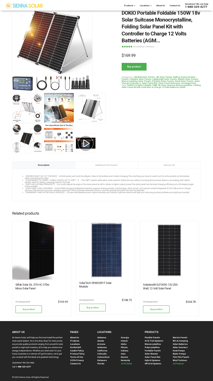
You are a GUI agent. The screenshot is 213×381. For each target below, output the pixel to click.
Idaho (123, 344)
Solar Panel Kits (149, 83)
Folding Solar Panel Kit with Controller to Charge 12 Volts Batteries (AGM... (161, 86)
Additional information (106, 165)
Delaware (102, 360)
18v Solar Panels (164, 77)
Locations (145, 5)
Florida (100, 363)
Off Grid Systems (153, 363)
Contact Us (175, 5)
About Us (160, 5)
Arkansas (102, 347)
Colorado (101, 354)
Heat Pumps (179, 350)
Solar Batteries (180, 344)
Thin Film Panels (181, 357)
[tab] (43, 165)
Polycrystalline (152, 347)
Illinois (124, 347)
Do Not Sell (75, 347)
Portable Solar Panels (163, 81)
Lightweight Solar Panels (164, 79)
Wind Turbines (180, 360)
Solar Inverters (180, 347)
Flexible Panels (152, 337)
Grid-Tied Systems (154, 341)
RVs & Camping (180, 341)
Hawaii (124, 341)
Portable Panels (153, 350)
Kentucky (125, 360)
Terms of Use (76, 357)
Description (43, 165)
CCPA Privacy (77, 360)
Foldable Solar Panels (140, 79)
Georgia (125, 337)
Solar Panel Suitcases (169, 83)
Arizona (101, 344)
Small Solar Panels (184, 81)
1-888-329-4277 (196, 7)
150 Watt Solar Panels (144, 77)
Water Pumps (179, 354)
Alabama (101, 337)
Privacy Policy (77, 354)
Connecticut (103, 357)
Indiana (124, 350)
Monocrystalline (153, 344)
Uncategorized (188, 83)
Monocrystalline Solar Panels (136, 81)
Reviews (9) (169, 165)
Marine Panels (180, 337)
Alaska (100, 341)
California (102, 350)
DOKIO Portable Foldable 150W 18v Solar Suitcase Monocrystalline (159, 85)
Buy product (134, 66)
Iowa (123, 354)
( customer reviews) (143, 46)
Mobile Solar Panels (188, 79)
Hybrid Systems (152, 360)
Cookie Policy (77, 350)
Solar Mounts (151, 354)
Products (128, 5)
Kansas (124, 357)
